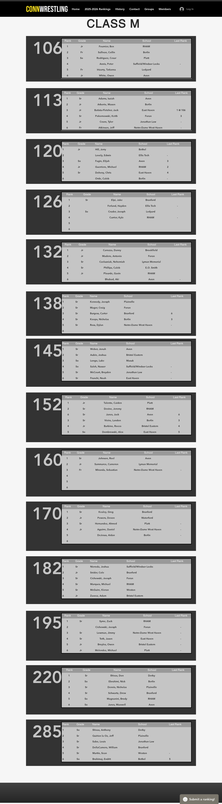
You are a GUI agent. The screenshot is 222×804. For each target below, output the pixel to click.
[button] (120, 9)
